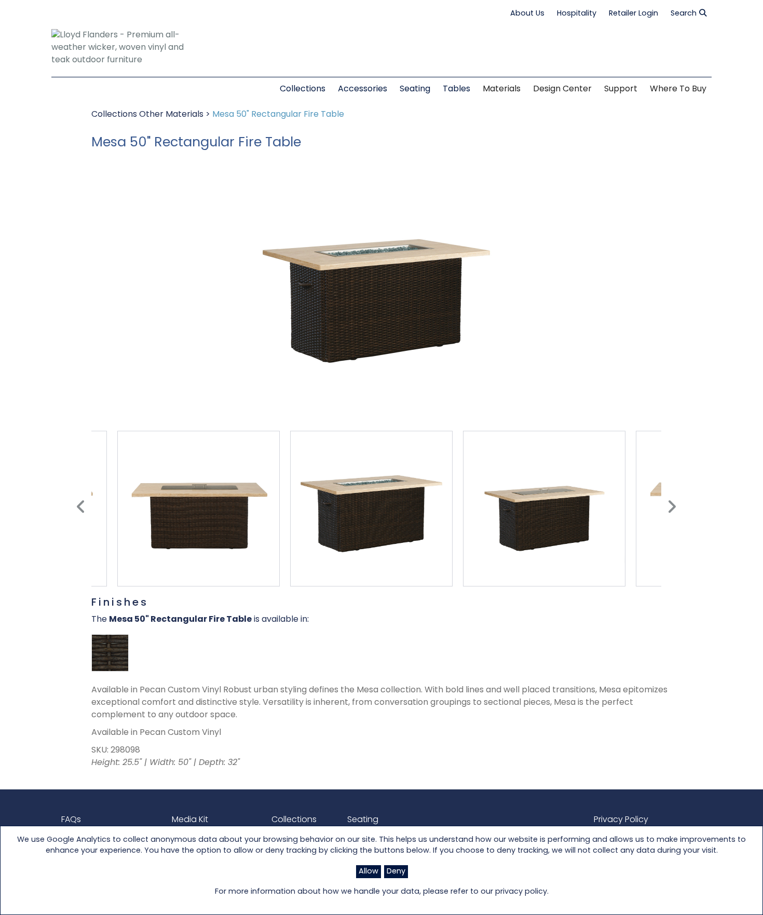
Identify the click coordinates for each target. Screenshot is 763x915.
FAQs (71, 820)
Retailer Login (633, 14)
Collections (115, 115)
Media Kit (190, 820)
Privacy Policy (621, 820)
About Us (527, 14)
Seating (362, 820)
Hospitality (576, 14)
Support (620, 89)
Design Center (562, 89)
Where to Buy (678, 89)
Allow (368, 872)
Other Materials (172, 115)
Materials (502, 89)
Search (684, 14)
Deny (396, 872)
